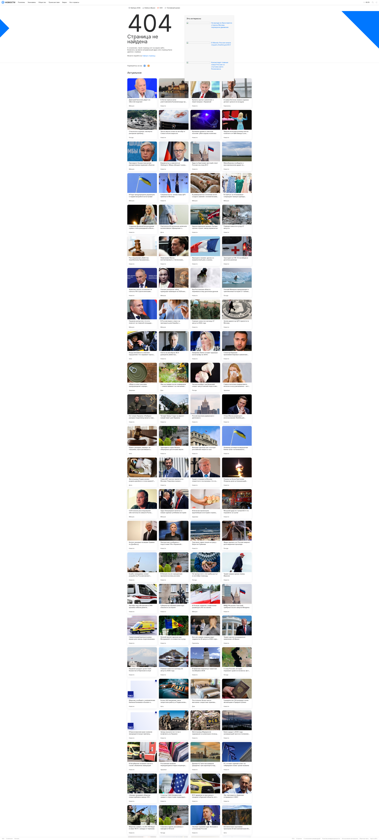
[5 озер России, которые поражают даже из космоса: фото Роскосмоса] (237, 662)
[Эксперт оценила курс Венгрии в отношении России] (205, 820)
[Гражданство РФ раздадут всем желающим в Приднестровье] (237, 693)
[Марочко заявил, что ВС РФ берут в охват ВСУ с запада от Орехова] (142, 820)
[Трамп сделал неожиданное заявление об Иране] (237, 630)
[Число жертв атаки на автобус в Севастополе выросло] (174, 125)
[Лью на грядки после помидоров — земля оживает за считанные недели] (174, 377)
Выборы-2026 (135, 8)
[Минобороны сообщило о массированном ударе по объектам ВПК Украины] (237, 156)
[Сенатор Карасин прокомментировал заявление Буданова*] (237, 346)
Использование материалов (350, 838)
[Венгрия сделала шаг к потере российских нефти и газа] (205, 441)
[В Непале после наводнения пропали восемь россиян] (174, 567)
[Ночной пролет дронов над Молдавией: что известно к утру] (174, 630)
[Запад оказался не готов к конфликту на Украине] (174, 725)
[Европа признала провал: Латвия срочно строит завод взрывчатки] (205, 219)
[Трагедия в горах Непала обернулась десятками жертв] (174, 441)
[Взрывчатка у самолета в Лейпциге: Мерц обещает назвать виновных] (174, 156)
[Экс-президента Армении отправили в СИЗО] (237, 788)
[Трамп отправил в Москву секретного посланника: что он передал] (205, 472)
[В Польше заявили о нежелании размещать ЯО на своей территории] (205, 599)
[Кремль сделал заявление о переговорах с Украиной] (205, 93)
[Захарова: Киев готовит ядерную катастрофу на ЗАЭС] (205, 346)
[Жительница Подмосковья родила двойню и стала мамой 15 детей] (142, 472)
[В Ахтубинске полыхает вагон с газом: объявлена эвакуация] (142, 757)
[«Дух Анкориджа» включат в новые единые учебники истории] (174, 504)
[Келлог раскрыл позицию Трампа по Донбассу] (142, 535)
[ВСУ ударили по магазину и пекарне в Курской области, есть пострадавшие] (205, 788)
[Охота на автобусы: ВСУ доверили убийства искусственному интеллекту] (174, 346)
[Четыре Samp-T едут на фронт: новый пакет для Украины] (174, 409)
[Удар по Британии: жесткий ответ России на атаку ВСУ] (205, 156)
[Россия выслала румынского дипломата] (205, 409)
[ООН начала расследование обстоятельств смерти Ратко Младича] (142, 504)
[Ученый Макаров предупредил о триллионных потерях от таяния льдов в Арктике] (237, 283)
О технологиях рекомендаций (312, 838)
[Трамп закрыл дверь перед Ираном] (237, 567)
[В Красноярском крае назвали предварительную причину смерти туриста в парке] (142, 725)
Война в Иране (150, 8)
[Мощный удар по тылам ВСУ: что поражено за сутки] (237, 504)
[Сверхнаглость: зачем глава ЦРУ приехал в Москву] (174, 188)
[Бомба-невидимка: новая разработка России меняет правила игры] (142, 567)
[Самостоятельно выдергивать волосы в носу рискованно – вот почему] (237, 377)
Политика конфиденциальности (331, 838)
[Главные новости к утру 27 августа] (237, 219)
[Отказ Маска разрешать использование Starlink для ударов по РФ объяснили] (237, 409)
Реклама (16, 838)
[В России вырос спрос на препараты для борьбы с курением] (174, 314)
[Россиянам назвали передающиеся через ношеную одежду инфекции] (174, 757)
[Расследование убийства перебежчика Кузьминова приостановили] (142, 251)
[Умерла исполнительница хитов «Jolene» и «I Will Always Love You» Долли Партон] (237, 125)
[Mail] (3, 2)
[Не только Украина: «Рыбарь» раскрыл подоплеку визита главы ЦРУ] (142, 409)
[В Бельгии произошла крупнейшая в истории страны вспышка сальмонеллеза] (205, 504)
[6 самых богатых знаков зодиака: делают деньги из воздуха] (237, 93)
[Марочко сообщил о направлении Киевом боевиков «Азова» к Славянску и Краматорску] (142, 693)
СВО (161, 8)
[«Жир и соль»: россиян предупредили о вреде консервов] (142, 377)
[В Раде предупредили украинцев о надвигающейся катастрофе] (142, 188)
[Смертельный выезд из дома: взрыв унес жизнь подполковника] (142, 630)
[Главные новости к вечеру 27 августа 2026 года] (205, 314)
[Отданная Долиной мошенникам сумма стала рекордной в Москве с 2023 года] (142, 219)
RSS (293, 838)
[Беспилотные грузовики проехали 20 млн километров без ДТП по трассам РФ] (237, 820)
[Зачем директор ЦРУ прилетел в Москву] (237, 314)
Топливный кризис (173, 8)
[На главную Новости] (9, 2)
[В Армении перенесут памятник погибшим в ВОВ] (205, 662)
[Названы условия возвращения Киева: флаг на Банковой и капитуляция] (237, 441)
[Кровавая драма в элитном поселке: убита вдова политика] (205, 125)
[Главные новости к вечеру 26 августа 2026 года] (174, 662)
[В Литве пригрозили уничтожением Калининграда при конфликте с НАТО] (174, 93)
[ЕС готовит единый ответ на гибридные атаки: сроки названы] (237, 757)
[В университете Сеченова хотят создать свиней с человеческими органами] (205, 188)
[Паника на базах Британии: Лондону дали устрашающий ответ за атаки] (237, 472)
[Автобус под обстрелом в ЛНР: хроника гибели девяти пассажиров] (142, 599)
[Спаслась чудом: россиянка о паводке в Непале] (174, 820)
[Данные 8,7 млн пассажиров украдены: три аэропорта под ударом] (205, 757)
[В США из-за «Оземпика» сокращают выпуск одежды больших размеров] (237, 188)
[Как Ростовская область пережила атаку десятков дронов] (205, 283)
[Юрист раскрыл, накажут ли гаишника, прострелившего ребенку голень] (142, 441)
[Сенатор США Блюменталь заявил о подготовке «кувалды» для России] (174, 788)
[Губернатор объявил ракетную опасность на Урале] (174, 599)
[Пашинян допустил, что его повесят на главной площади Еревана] (142, 314)
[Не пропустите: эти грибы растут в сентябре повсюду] (205, 567)
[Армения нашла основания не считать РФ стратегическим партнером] (142, 283)
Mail (3, 838)
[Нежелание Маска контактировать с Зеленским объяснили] (174, 251)
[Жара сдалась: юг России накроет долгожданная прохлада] (237, 535)
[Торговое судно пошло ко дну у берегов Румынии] (205, 535)
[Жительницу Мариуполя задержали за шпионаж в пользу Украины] (205, 725)
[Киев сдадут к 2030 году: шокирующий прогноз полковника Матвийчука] (237, 725)
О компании (9, 838)
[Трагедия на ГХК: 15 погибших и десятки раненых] (237, 251)
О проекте (299, 838)
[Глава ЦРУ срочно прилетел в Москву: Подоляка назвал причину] (174, 472)
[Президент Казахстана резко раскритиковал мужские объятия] (142, 156)
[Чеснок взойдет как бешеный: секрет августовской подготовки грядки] (205, 377)
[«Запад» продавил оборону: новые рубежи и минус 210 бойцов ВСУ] (142, 788)
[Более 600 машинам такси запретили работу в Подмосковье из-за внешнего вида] (174, 693)
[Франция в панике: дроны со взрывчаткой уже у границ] (205, 251)
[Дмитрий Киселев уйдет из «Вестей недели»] (142, 93)
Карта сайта (373, 838)
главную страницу (148, 56)
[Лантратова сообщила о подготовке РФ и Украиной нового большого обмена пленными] (174, 535)
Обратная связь (364, 838)
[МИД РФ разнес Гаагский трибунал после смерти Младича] (237, 599)
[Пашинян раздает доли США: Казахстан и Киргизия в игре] (142, 662)
